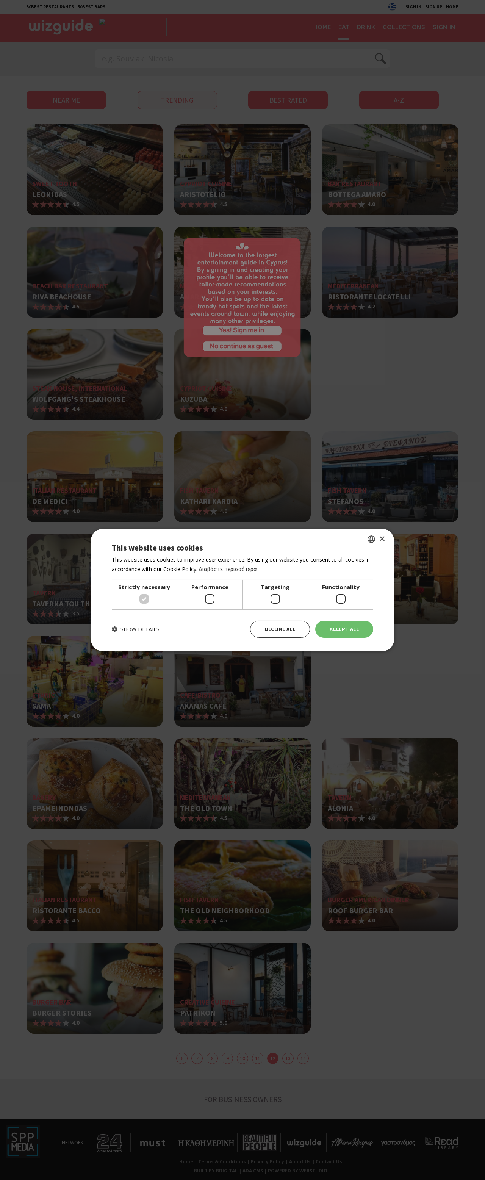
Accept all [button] (344, 629)
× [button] (382, 538)
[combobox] (371, 539)
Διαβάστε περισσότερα (228, 569)
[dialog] (242, 590)
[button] (136, 629)
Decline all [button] (280, 629)
